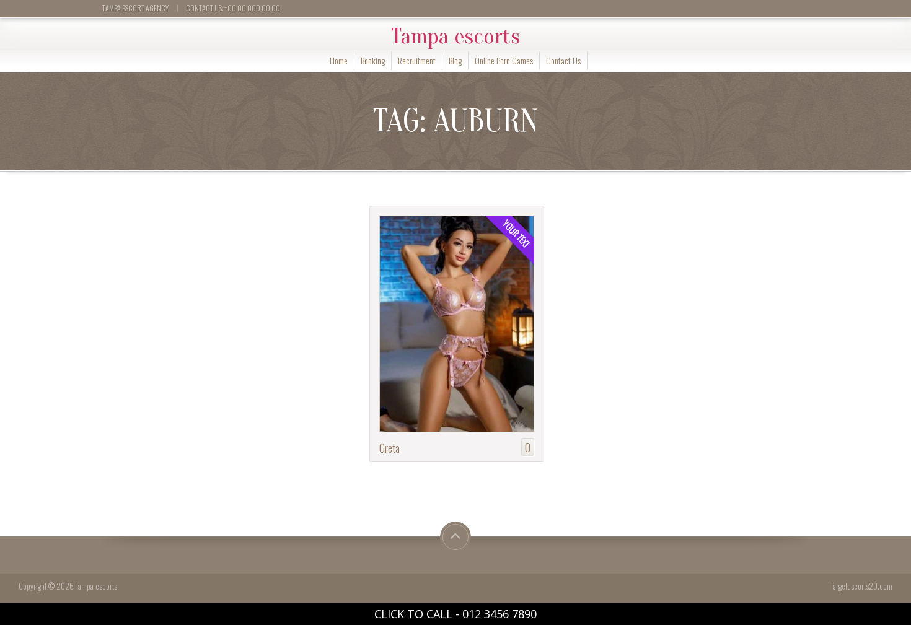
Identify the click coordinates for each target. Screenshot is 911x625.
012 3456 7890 (499, 613)
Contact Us (563, 60)
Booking (373, 60)
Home (339, 60)
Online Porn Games (504, 60)
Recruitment (417, 60)
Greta (389, 447)
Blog (455, 60)
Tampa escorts (455, 36)
